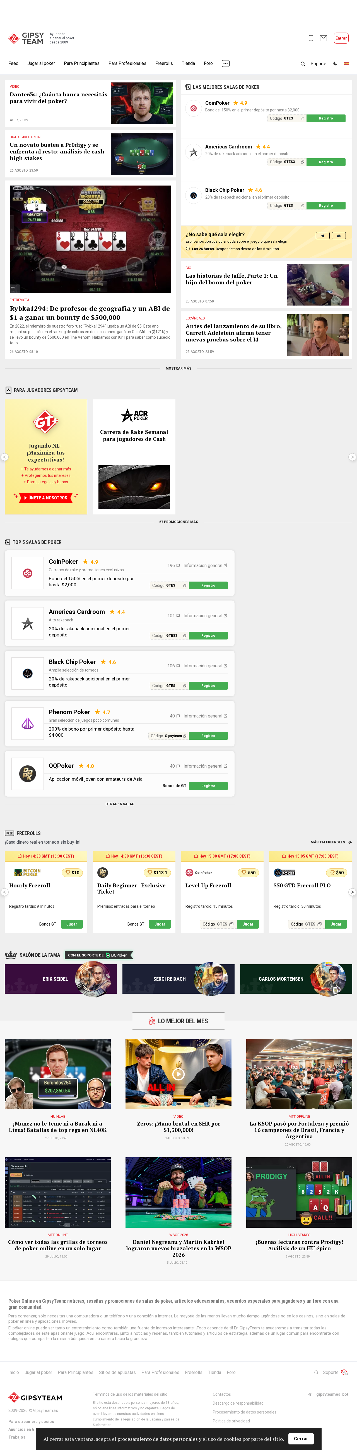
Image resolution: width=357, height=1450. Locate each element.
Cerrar (301, 1438)
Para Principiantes (82, 63)
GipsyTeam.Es (45, 1410)
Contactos (222, 1394)
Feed (13, 63)
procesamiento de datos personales (157, 1439)
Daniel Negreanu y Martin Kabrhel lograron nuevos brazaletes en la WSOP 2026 (178, 1248)
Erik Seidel (55, 979)
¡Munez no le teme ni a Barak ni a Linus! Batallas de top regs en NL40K (58, 1127)
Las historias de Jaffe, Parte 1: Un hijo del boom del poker (232, 279)
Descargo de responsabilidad (238, 1403)
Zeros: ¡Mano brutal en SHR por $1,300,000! (178, 1127)
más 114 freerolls (328, 842)
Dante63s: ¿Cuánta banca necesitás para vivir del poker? (58, 98)
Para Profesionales (127, 63)
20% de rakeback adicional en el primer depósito (247, 154)
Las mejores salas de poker (226, 87)
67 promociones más (178, 522)
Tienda (188, 63)
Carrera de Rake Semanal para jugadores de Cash (134, 435)
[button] (352, 892)
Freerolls (164, 63)
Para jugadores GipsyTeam (46, 390)
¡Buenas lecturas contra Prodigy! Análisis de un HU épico (299, 1245)
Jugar (71, 924)
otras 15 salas (119, 804)
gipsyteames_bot (332, 1394)
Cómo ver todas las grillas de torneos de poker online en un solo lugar (58, 1245)
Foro (208, 63)
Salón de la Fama (40, 955)
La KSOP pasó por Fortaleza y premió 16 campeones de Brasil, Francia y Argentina (299, 1130)
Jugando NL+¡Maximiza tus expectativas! (46, 452)
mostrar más (178, 368)
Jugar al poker (41, 63)
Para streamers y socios (31, 1421)
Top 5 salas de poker (37, 542)
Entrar (341, 38)
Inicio (13, 1372)
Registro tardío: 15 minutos (209, 906)
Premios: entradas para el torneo (126, 906)
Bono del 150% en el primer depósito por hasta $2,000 (252, 110)
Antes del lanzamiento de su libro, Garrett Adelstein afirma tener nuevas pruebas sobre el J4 (233, 333)
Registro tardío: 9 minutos (31, 906)
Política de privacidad (231, 1421)
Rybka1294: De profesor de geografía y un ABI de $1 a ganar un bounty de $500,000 (90, 313)
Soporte (331, 1372)
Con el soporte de (85, 955)
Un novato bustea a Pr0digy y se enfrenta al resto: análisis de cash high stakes (57, 151)
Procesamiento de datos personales (244, 1412)
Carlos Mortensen (281, 979)
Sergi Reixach (169, 979)
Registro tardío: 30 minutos (297, 906)
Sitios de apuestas (117, 1372)
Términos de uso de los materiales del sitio (130, 1394)
